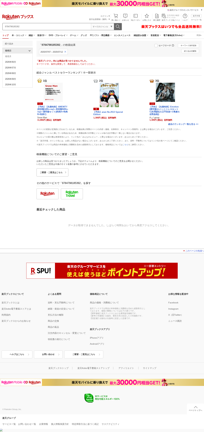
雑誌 (31, 35)
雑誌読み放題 (140, 35)
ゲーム (73, 35)
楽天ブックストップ (58, 368)
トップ (5, 35)
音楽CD (40, 35)
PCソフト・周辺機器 (99, 35)
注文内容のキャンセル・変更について (67, 333)
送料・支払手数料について (61, 302)
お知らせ (125, 20)
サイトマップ (149, 368)
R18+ (199, 35)
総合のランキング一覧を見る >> (183, 124)
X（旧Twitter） (175, 315)
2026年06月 (10, 62)
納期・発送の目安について (61, 309)
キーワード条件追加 (188, 45)
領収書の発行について (59, 339)
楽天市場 (196, 16)
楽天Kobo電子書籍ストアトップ (93, 368)
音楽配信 (155, 35)
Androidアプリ (97, 344)
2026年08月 (10, 73)
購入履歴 (156, 20)
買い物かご (115, 20)
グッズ (84, 35)
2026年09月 (10, 79)
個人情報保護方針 (60, 424)
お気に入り (146, 20)
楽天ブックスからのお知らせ (16, 321)
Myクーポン (135, 20)
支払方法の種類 (55, 315)
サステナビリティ (111, 424)
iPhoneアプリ (97, 338)
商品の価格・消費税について (104, 302)
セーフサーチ (165, 45)
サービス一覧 (196, 20)
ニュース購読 (175, 321)
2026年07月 (10, 67)
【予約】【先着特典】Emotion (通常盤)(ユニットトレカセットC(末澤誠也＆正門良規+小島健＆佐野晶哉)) (164, 110)
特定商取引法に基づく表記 (85, 424)
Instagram (173, 309)
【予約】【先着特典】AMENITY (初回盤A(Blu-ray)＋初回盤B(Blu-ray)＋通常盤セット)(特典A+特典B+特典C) (52, 110)
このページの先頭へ (194, 251)
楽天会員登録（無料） (98, 19)
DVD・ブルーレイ (57, 35)
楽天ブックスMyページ (171, 20)
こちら (125, 144)
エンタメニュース (122, 35)
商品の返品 (53, 327)
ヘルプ (185, 20)
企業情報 (43, 424)
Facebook (173, 302)
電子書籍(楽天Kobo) (172, 35)
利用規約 (6, 315)
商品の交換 (53, 321)
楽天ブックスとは (10, 302)
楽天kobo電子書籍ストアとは (16, 309)
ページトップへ (195, 410)
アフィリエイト (126, 368)
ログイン (104, 16)
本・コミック (18, 35)
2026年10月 (10, 84)
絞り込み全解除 (190, 51)
